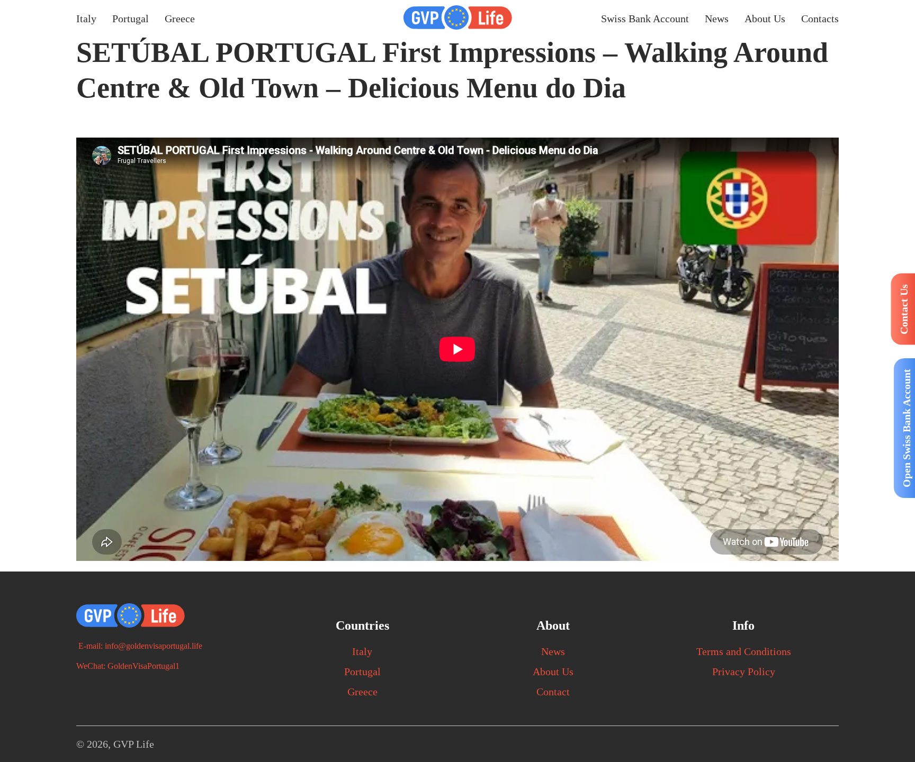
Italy (86, 18)
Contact (553, 691)
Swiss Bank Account (645, 18)
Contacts (820, 18)
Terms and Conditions (743, 651)
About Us (764, 18)
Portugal (130, 18)
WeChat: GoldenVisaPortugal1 (128, 665)
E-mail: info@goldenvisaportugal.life (139, 645)
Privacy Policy (743, 671)
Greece (180, 18)
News (717, 18)
